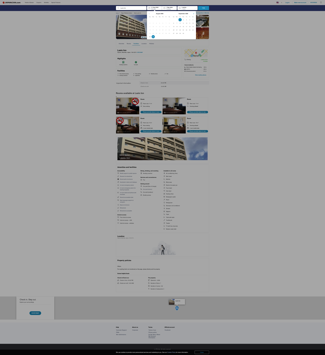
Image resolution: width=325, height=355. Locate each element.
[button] (154, 8)
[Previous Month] (149, 14)
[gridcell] (169, 19)
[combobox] (132, 8)
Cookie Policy (171, 352)
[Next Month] (194, 14)
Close (202, 352)
